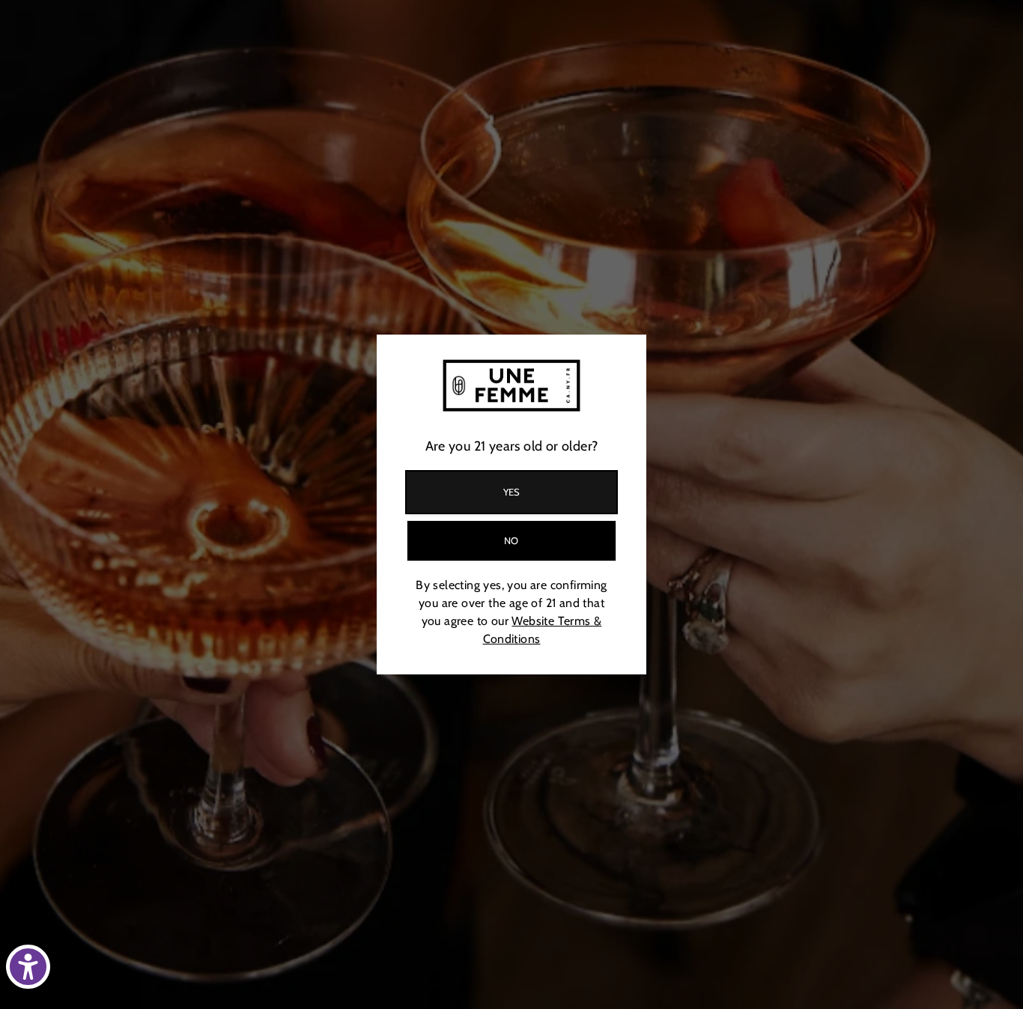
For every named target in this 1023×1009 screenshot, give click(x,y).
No (511, 540)
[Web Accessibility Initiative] (28, 967)
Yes (511, 492)
